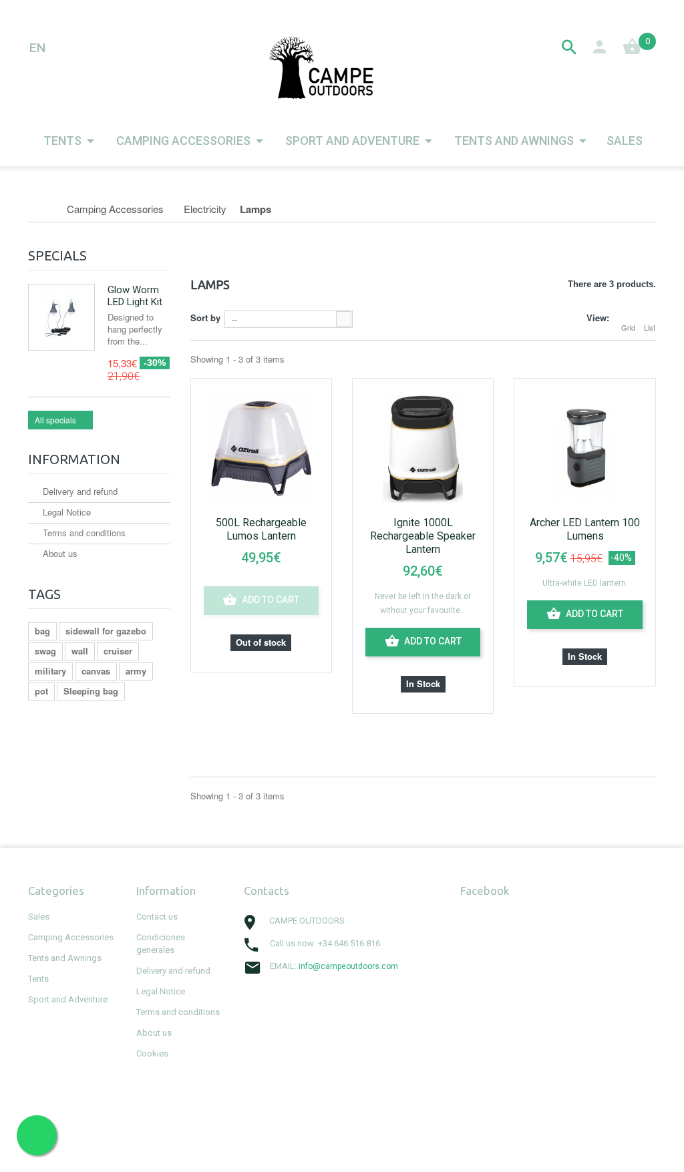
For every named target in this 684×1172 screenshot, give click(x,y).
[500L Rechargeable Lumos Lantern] (261, 447)
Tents (62, 141)
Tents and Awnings (514, 141)
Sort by (205, 317)
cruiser (118, 650)
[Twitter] (278, 997)
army (136, 670)
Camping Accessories (71, 937)
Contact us (157, 917)
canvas (95, 670)
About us (58, 553)
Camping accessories (183, 141)
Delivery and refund (79, 491)
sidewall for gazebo (105, 630)
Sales (625, 141)
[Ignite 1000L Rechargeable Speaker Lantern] (423, 447)
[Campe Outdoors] (323, 67)
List (649, 327)
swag (45, 650)
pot (41, 691)
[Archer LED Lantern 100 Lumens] (584, 447)
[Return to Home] (42, 209)
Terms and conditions (83, 532)
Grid (628, 327)
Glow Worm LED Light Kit (135, 296)
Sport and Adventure (352, 141)
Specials (57, 255)
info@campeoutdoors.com (348, 966)
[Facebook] (249, 997)
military (50, 670)
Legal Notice (65, 512)
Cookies (152, 1053)
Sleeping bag (90, 691)
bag (42, 630)
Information (74, 459)
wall (79, 650)
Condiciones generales (160, 943)
